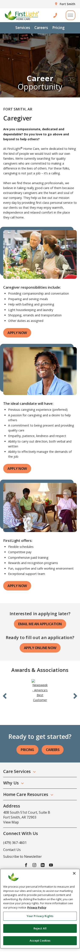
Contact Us (12, 849)
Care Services (17, 771)
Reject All (40, 928)
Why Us (11, 783)
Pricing (58, 27)
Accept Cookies (40, 940)
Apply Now (17, 332)
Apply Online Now (40, 647)
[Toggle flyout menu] (70, 15)
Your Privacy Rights (40, 916)
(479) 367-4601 (15, 842)
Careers (41, 27)
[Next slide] (75, 695)
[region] (40, 909)
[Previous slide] (5, 695)
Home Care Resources (25, 794)
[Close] (74, 873)
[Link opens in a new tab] (40, 690)
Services (22, 27)
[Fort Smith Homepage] (22, 15)
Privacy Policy (36, 907)
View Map (11, 822)
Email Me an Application (40, 624)
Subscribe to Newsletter (22, 856)
